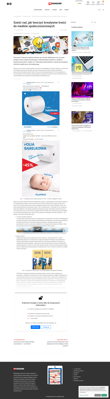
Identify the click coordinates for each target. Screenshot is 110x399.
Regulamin (76, 372)
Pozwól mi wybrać (84, 395)
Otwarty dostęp (26, 16)
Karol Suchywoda (78, 52)
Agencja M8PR (77, 130)
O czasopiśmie (77, 369)
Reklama (76, 378)
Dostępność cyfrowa (78, 380)
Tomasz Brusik (19, 30)
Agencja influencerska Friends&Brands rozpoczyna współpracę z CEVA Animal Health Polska (81, 127)
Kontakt (75, 374)
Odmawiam (97, 395)
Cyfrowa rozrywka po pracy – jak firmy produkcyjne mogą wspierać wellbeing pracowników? (81, 100)
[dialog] (94, 392)
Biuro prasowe (77, 376)
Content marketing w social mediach (33, 52)
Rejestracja (35, 327)
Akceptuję (104, 395)
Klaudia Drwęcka (78, 103)
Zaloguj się (46, 327)
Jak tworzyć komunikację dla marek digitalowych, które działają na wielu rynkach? (80, 49)
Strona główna (17, 16)
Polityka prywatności (78, 370)
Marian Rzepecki (78, 76)
